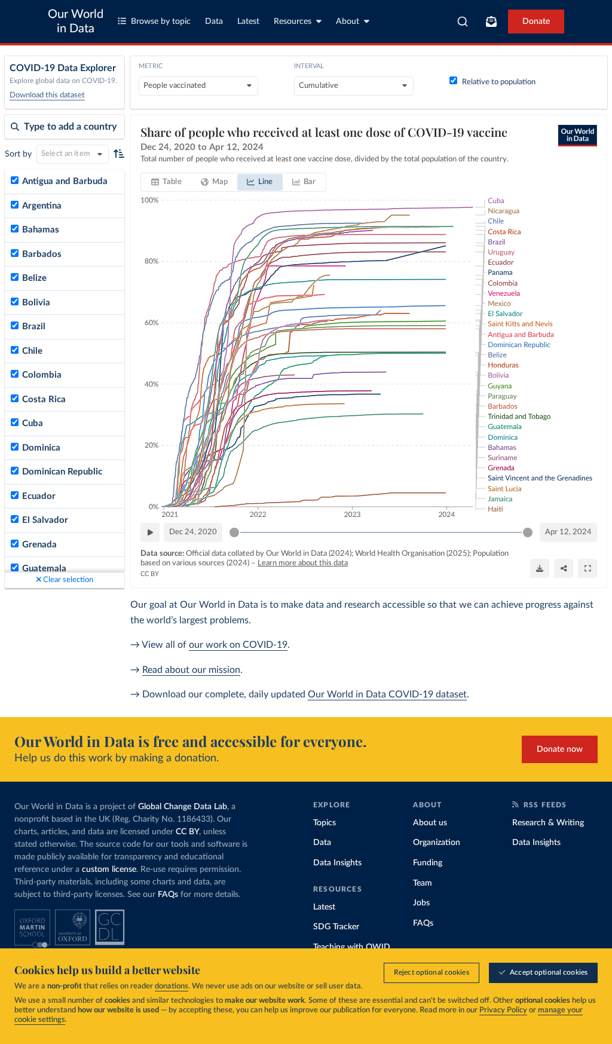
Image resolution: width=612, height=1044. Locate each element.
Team (422, 883)
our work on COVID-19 (238, 645)
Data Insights (337, 863)
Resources (292, 21)
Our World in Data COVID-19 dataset (387, 694)
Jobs (421, 903)
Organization (436, 842)
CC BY (149, 574)
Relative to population (499, 82)
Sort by (18, 154)
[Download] (539, 568)
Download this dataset (47, 95)
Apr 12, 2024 (568, 532)
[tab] (166, 182)
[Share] (563, 568)
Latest (248, 21)
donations (171, 986)
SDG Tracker (336, 927)
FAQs (168, 894)
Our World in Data (75, 21)
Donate (536, 21)
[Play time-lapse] (150, 532)
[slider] (234, 532)
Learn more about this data (303, 563)
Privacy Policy (503, 1010)
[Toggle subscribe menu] (491, 21)
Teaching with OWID (351, 947)
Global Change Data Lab (182, 807)
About (347, 21)
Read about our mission (191, 670)
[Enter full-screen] (587, 568)
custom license (109, 869)
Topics (324, 823)
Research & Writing (548, 823)
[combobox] (463, 21)
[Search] (463, 21)
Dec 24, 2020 (193, 532)
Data (214, 21)
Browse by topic (161, 21)
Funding (427, 863)
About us (430, 823)
